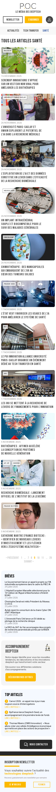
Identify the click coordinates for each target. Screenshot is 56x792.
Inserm (16, 463)
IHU (5, 374)
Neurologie (9, 191)
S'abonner (33, 19)
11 (42, 558)
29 (50, 558)
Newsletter (12, 19)
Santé (46, 30)
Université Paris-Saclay (15, 97)
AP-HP (6, 463)
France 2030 (9, 284)
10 (38, 558)
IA (5, 144)
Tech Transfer (31, 30)
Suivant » (29, 561)
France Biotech (11, 506)
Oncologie (9, 237)
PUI (5, 327)
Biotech (7, 51)
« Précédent (12, 558)
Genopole (19, 416)
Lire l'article (12, 707)
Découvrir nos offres (20, 677)
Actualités (13, 30)
